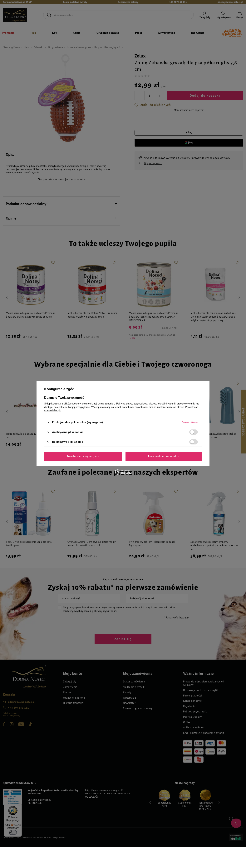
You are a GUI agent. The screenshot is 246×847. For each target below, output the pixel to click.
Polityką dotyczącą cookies (131, 403)
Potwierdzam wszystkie (164, 456)
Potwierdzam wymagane (83, 456)
